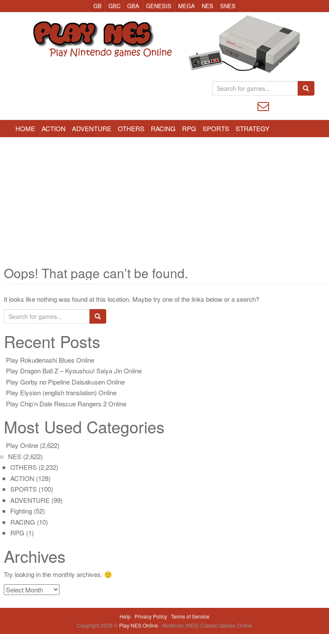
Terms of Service (190, 616)
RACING (163, 128)
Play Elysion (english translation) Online (61, 392)
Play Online (22, 445)
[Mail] (263, 105)
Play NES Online (139, 625)
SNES (228, 6)
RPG (189, 128)
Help (125, 616)
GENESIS (158, 6)
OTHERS (131, 128)
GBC (114, 6)
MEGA (186, 6)
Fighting (21, 510)
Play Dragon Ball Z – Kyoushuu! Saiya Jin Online (74, 370)
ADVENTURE (91, 128)
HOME (25, 128)
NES (207, 6)
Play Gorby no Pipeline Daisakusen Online (65, 381)
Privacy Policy (151, 616)
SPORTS (216, 128)
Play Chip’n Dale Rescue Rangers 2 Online (66, 403)
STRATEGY (252, 128)
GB (97, 6)
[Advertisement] (164, 201)
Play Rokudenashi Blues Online (50, 359)
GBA (133, 6)
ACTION (54, 128)
